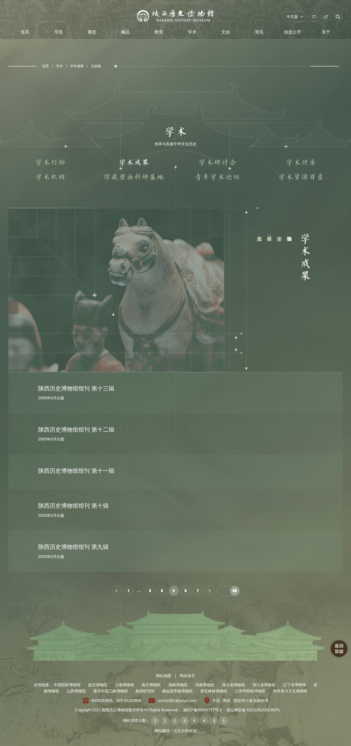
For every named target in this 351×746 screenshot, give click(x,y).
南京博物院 (151, 685)
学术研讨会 (217, 163)
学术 (192, 32)
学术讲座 (301, 163)
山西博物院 (76, 691)
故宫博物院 (97, 685)
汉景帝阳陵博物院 (250, 691)
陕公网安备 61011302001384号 (253, 710)
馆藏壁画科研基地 (133, 177)
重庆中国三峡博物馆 (110, 691)
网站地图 (163, 676)
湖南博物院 (177, 685)
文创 (225, 32)
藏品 (125, 32)
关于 (326, 32)
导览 (58, 32)
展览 (92, 32)
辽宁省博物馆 (294, 685)
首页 (25, 32)
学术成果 (77, 66)
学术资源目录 (301, 177)
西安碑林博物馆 (213, 691)
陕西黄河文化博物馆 (290, 691)
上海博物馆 (124, 685)
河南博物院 (204, 685)
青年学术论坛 (217, 177)
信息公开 (292, 32)
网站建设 (162, 731)
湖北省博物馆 (233, 685)
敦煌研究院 (144, 691)
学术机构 (50, 177)
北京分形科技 (185, 731)
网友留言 (187, 676)
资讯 (259, 32)
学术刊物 (50, 163)
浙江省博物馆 (263, 685)
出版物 (96, 66)
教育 (158, 32)
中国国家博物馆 (67, 685)
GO (235, 590)
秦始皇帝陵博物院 (177, 691)
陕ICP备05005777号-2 (202, 710)
